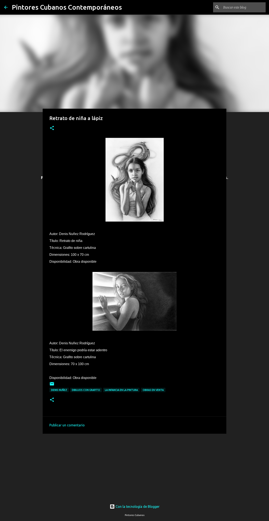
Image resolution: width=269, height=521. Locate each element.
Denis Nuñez (59, 390)
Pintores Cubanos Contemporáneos (67, 7)
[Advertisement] (134, 464)
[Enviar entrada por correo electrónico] (51, 385)
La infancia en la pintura (121, 390)
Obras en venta (153, 390)
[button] (51, 128)
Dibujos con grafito (86, 390)
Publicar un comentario (67, 425)
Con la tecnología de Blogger (137, 506)
